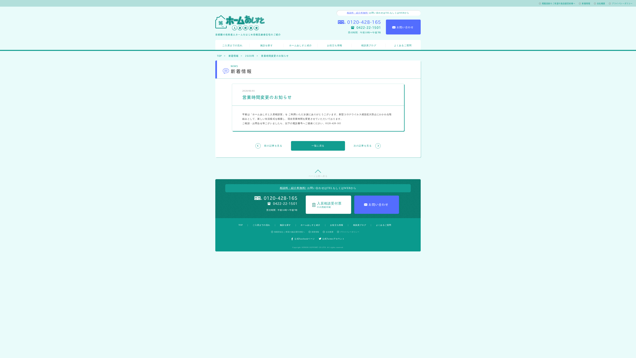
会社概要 (601, 3)
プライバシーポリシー (622, 3)
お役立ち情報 (334, 45)
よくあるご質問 (403, 45)
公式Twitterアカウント (333, 239)
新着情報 (586, 3)
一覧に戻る (318, 146)
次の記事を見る (363, 146)
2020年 (249, 55)
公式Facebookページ (304, 239)
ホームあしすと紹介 (300, 45)
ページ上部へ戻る (318, 176)
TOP (219, 55)
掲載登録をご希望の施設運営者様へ (558, 3)
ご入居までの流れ (232, 45)
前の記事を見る (273, 146)
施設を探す (266, 45)
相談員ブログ (368, 45)
